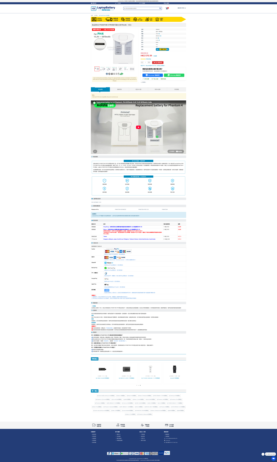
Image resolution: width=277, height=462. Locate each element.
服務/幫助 (181, 8)
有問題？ (144, 82)
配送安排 (143, 436)
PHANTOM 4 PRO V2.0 (143, 209)
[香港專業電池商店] (103, 10)
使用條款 (94, 440)
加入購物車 (158, 62)
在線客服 (167, 436)
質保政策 (94, 436)
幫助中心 (118, 434)
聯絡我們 (167, 434)
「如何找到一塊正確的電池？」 (120, 341)
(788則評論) (148, 59)
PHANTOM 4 (165, 209)
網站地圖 (94, 442)
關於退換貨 (119, 438)
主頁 (92, 15)
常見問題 (118, 436)
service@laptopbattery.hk (171, 438)
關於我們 (94, 434)
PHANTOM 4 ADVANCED (120, 209)
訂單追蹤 (143, 434)
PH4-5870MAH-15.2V (96, 202)
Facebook (168, 440)
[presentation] (100, 89)
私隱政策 (94, 438)
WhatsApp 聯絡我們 (175, 75)
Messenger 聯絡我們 (154, 75)
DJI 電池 (95, 15)
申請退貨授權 (119, 440)
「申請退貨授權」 (109, 328)
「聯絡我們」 (106, 341)
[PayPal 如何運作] (164, 455)
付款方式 (143, 438)
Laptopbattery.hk (140, 458)
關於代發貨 (143, 440)
